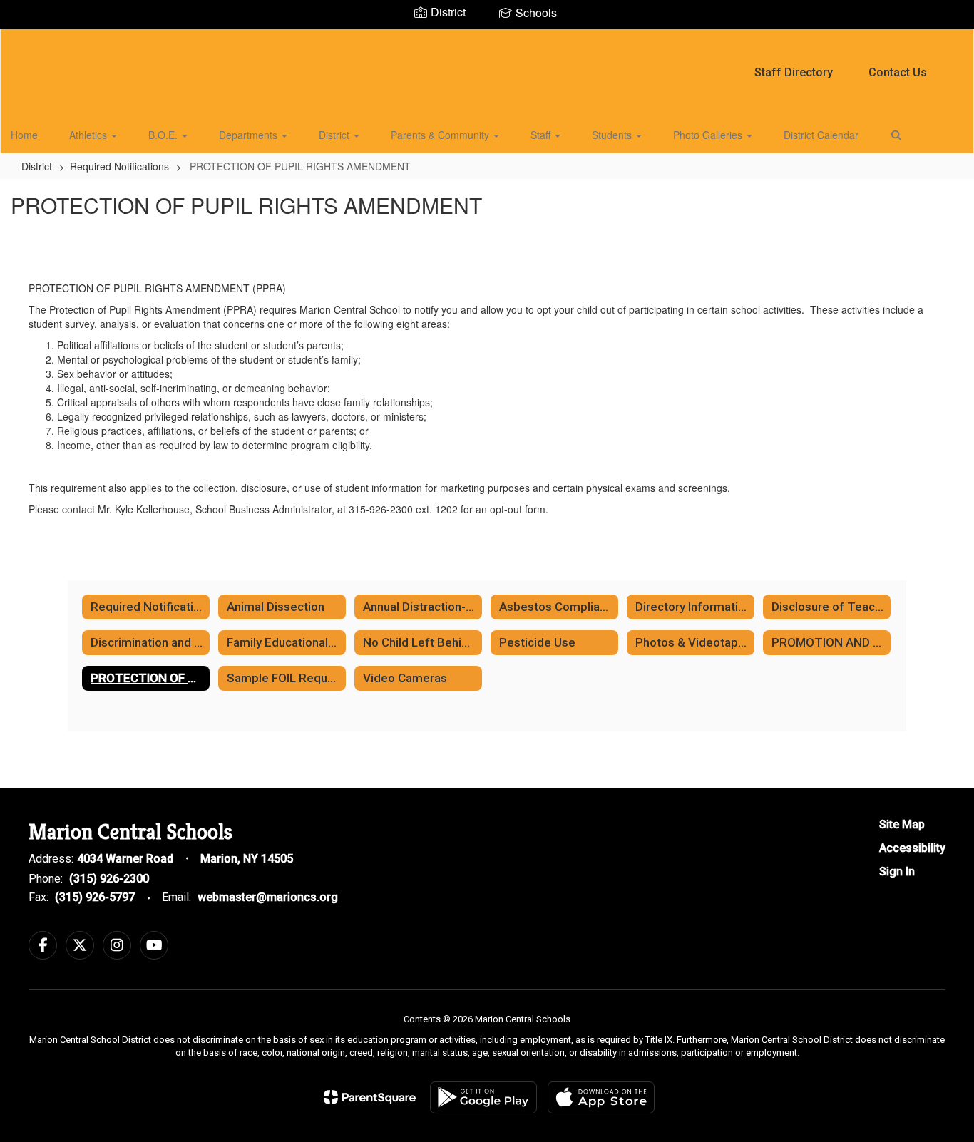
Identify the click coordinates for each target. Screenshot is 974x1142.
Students (613, 135)
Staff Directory (793, 72)
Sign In (897, 871)
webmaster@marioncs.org (268, 897)
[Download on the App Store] (601, 1097)
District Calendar (821, 135)
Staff (541, 135)
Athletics (89, 135)
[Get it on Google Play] (483, 1097)
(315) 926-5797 (95, 897)
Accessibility (912, 848)
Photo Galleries (709, 135)
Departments (249, 135)
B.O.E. (164, 135)
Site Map (902, 824)
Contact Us (897, 72)
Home (24, 135)
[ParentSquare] (369, 1097)
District (335, 135)
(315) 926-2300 (109, 878)
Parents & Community (441, 135)
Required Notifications (119, 166)
